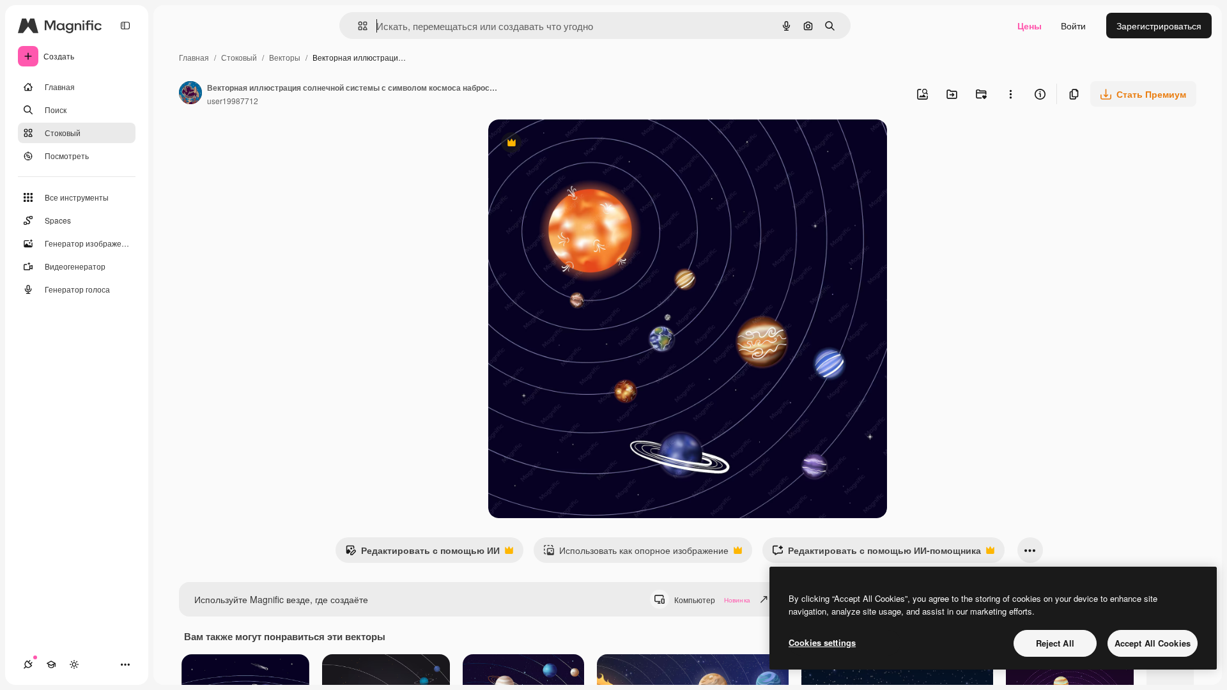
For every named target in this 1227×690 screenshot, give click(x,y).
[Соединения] (28, 664)
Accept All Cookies (1153, 643)
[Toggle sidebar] (125, 25)
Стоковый (239, 57)
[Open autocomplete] (357, 26)
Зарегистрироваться (1158, 25)
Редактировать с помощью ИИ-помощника (876, 553)
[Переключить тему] (74, 664)
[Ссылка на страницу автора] (190, 94)
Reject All (1055, 643)
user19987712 (232, 100)
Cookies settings (822, 642)
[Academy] (51, 664)
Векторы (284, 57)
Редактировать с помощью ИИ (422, 553)
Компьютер (712, 599)
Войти (1073, 25)
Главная (194, 57)
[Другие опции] (1010, 94)
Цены (1029, 25)
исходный (574, 144)
